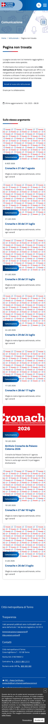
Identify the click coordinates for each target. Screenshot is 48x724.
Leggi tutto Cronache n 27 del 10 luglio (24, 497)
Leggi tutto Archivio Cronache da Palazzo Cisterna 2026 (24, 437)
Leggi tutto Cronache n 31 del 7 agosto (24, 155)
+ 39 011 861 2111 (22, 661)
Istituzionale (14, 38)
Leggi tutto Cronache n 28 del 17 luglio (24, 377)
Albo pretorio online (10, 635)
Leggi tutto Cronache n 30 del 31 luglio (24, 210)
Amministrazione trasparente (14, 631)
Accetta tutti (39, 720)
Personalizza (27, 720)
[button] (45, 5)
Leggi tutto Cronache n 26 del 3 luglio (24, 552)
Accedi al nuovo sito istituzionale (17, 84)
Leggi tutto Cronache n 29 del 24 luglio (24, 321)
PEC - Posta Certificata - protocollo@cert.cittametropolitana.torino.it (19, 681)
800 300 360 (26, 666)
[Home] (9, 5)
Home (3, 38)
